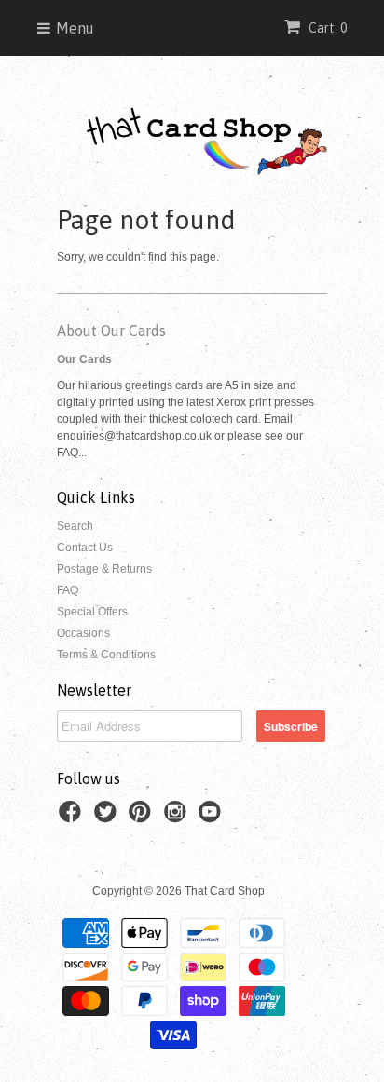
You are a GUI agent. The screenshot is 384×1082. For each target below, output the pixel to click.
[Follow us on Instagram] (178, 817)
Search (75, 526)
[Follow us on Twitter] (108, 817)
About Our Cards (111, 330)
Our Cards (84, 359)
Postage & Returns (104, 568)
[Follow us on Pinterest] (143, 817)
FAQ (67, 590)
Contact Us (85, 547)
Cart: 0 (326, 27)
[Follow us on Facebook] (73, 817)
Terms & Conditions (106, 654)
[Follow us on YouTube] (212, 817)
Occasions (83, 633)
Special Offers (92, 611)
